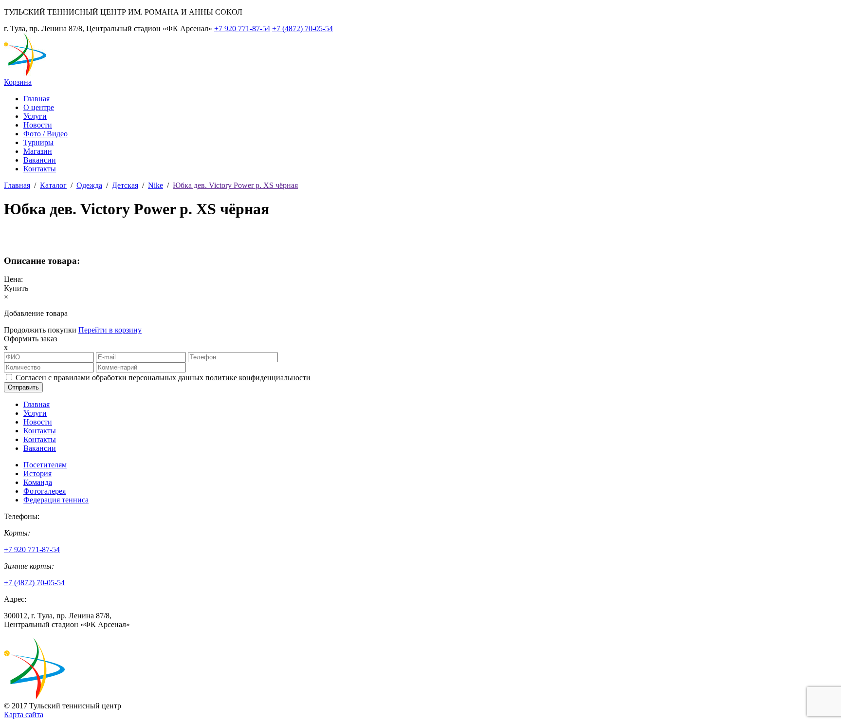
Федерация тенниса (56, 500)
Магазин (37, 151)
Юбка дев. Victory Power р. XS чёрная (235, 185)
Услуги (35, 116)
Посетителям (45, 465)
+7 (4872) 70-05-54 (302, 28)
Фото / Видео (45, 134)
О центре (38, 107)
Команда (37, 482)
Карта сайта (23, 714)
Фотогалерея (44, 491)
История (37, 473)
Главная (36, 98)
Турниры (38, 142)
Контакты (39, 169)
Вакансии (39, 160)
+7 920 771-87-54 (242, 28)
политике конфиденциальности (258, 377)
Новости (37, 125)
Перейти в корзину (110, 330)
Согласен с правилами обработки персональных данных (163, 377)
